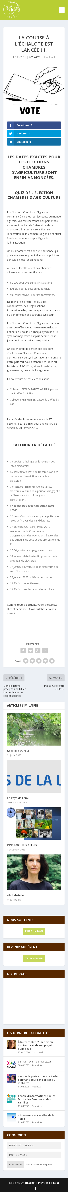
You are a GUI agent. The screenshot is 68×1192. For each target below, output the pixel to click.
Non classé (37, 1052)
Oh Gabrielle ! (16, 895)
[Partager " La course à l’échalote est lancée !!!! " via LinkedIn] (45, 650)
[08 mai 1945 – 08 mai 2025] (11, 1064)
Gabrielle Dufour (18, 750)
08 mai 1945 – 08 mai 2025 (34, 1061)
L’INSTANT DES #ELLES (22, 845)
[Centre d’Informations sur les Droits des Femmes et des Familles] (11, 1098)
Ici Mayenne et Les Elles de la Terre (36, 1117)
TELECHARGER (34, 958)
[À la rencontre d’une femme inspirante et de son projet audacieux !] (11, 1044)
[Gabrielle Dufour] (34, 729)
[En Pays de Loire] (34, 776)
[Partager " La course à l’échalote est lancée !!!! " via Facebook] (23, 650)
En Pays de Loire (18, 798)
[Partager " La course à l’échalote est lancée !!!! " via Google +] (37, 650)
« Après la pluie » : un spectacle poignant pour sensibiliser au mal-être (37, 1080)
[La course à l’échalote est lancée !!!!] (34, 90)
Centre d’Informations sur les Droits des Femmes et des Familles (36, 1099)
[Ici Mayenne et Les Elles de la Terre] (11, 1117)
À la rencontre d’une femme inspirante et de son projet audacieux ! (35, 1045)
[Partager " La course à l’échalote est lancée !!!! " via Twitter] (30, 650)
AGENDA (36, 1086)
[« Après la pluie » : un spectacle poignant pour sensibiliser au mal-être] (11, 1078)
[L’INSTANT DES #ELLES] (34, 823)
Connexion (15, 1164)
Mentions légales (48, 1182)
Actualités (34, 57)
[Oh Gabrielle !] (34, 872)
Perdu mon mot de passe (39, 1164)
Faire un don (34, 931)
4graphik (29, 1182)
